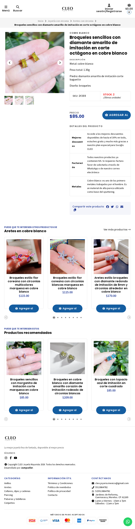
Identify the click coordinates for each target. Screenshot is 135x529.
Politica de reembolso (59, 487)
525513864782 (102, 491)
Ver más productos (116, 229)
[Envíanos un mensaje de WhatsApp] (127, 521)
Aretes (7, 487)
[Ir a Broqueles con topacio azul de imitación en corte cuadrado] (111, 358)
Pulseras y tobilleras (15, 499)
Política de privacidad (59, 491)
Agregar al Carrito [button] (26, 309)
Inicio (40, 20)
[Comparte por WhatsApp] (117, 206)
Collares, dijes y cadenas (17, 491)
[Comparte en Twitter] (112, 206)
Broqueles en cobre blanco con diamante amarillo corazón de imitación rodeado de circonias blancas (67, 386)
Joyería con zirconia (58, 20)
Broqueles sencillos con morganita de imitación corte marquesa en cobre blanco (24, 386)
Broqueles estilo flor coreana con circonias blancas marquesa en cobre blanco (67, 283)
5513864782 (101, 487)
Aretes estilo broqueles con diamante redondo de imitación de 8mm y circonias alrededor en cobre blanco (111, 284)
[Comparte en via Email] (122, 206)
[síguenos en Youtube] (15, 458)
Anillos (7, 483)
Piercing (8, 495)
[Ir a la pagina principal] (67, 9)
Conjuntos (9, 503)
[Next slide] (60, 62)
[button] (75, 209)
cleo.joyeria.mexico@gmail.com (112, 483)
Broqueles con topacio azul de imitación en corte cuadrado (111, 383)
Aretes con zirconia (83, 20)
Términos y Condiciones (60, 483)
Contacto (52, 495)
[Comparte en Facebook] (107, 206)
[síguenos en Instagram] (6, 458)
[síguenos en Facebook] (10, 458)
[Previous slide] (9, 62)
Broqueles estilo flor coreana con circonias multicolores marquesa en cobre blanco (24, 284)
